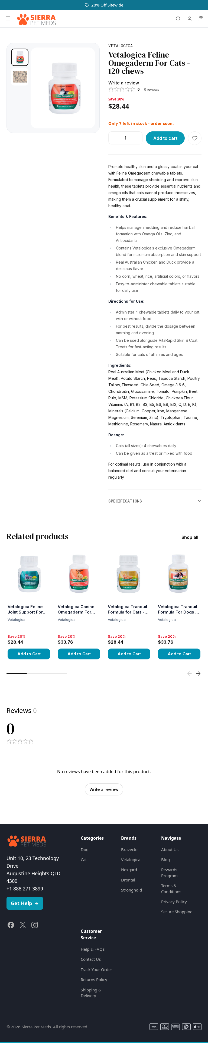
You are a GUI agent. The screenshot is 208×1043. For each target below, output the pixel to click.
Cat (84, 859)
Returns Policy (94, 979)
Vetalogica (130, 859)
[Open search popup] (178, 19)
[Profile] (189, 19)
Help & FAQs (93, 949)
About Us (169, 849)
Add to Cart (29, 653)
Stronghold (131, 890)
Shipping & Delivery (91, 992)
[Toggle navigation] (8, 19)
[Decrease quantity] (115, 138)
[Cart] (201, 19)
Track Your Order (96, 969)
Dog (85, 849)
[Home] (36, 18)
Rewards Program (169, 872)
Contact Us (91, 959)
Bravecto (129, 849)
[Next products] (198, 673)
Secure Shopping (177, 911)
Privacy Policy (174, 901)
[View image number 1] (19, 57)
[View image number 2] (19, 77)
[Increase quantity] (136, 138)
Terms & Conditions (171, 888)
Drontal (128, 880)
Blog (165, 859)
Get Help (25, 903)
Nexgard (129, 869)
